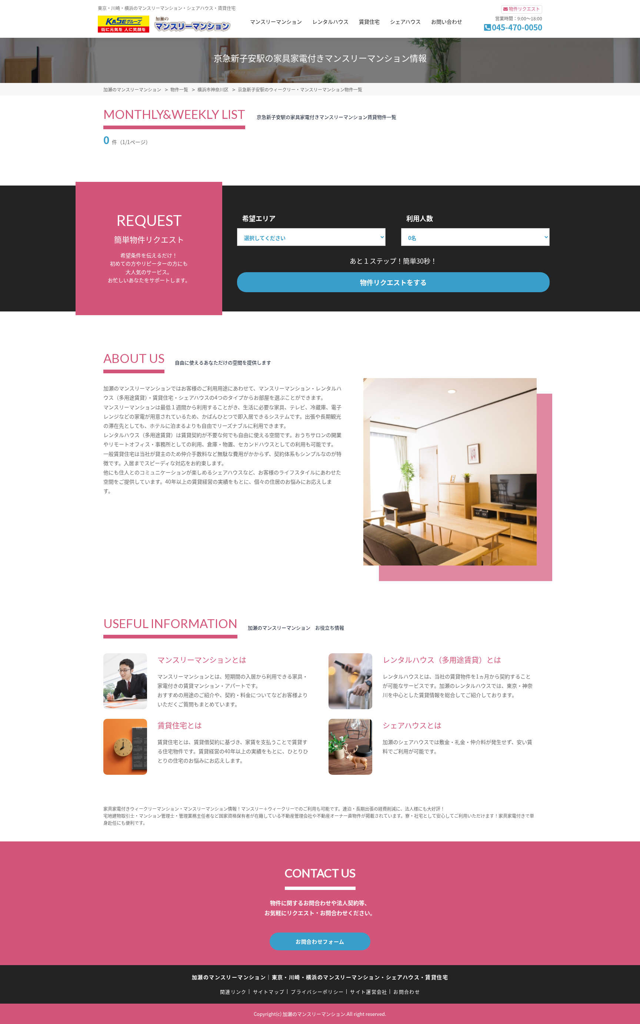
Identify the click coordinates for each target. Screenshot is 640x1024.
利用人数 (419, 218)
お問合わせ (406, 991)
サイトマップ (269, 991)
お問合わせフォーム (320, 941)
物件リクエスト (524, 9)
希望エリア (259, 218)
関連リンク (233, 991)
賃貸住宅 (369, 21)
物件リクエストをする (393, 282)
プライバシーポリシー (317, 991)
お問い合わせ (446, 21)
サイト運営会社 (368, 991)
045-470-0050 (517, 27)
